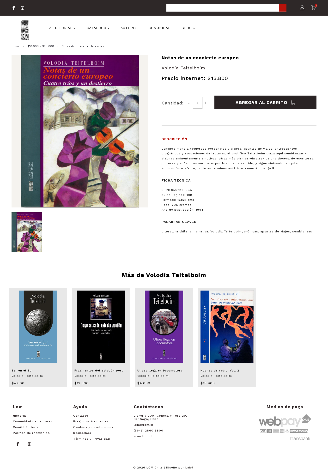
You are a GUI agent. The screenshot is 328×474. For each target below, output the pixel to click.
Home (16, 46)
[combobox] (226, 8)
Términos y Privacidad (91, 438)
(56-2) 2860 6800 (148, 430)
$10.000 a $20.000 (41, 46)
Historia (19, 415)
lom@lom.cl (143, 424)
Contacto (80, 415)
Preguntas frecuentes (91, 421)
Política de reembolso (31, 433)
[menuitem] (61, 28)
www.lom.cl (143, 436)
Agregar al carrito (262, 102)
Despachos (82, 433)
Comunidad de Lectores (32, 421)
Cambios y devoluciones (93, 427)
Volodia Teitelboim (183, 67)
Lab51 (190, 467)
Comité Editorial (26, 427)
